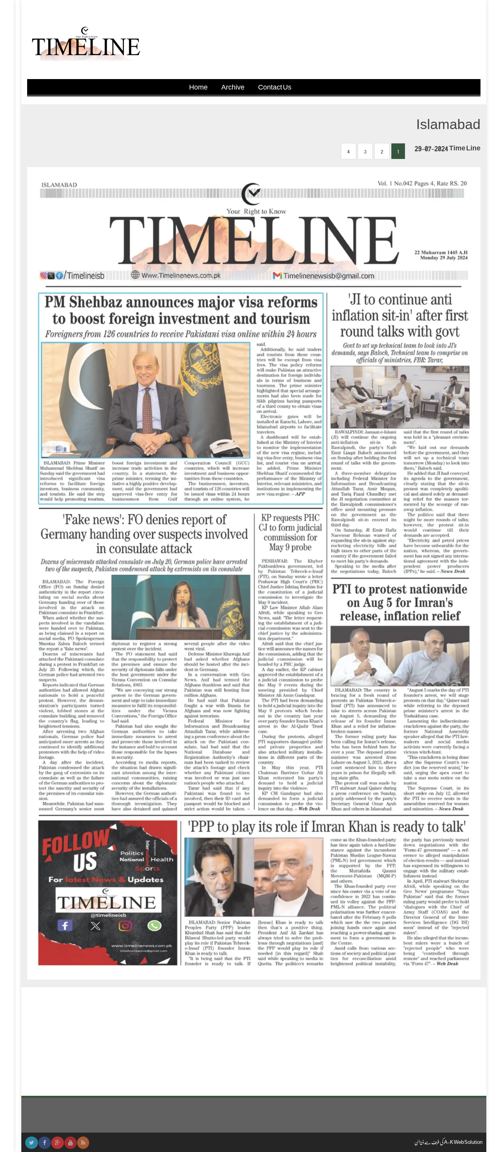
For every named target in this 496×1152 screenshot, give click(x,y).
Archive (233, 87)
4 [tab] (348, 151)
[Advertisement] (253, 1041)
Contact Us (274, 87)
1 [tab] (398, 151)
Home (198, 87)
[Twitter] (31, 1142)
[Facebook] (44, 1142)
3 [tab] (365, 151)
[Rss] (83, 1142)
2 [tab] (382, 151)
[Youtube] (70, 1142)
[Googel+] (57, 1142)
